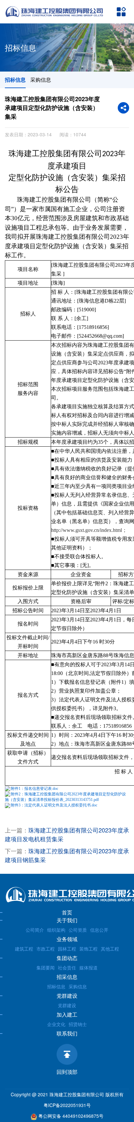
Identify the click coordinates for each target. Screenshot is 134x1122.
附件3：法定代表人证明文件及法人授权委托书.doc (54, 805)
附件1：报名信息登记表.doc (34, 788)
